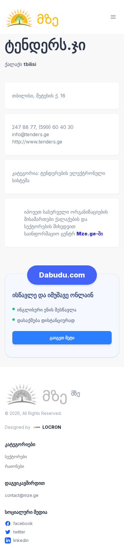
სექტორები (16, 456)
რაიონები (14, 466)
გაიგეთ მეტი (62, 337)
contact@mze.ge (22, 495)
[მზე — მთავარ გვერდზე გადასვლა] (32, 17)
